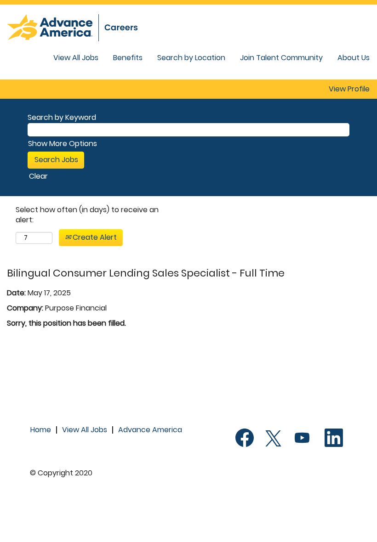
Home (40, 429)
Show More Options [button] (62, 143)
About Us (353, 57)
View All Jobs (75, 57)
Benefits (128, 57)
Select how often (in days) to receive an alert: (87, 215)
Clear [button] (38, 176)
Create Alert (94, 237)
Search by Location (191, 57)
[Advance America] (82, 28)
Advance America (150, 429)
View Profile (349, 89)
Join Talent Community (281, 57)
